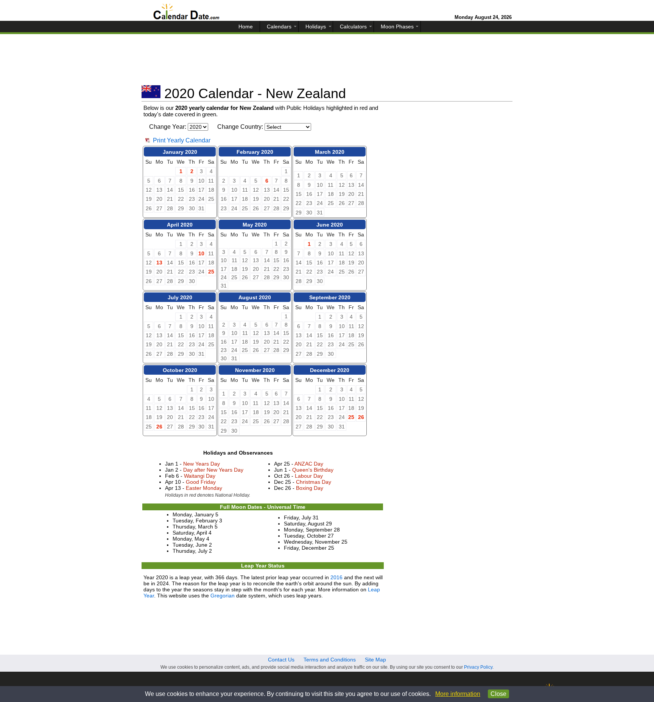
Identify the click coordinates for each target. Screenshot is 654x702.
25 (211, 272)
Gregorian (222, 596)
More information (457, 694)
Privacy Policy (478, 667)
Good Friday (201, 482)
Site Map (375, 660)
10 (201, 253)
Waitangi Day (199, 476)
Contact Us (281, 660)
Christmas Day (313, 482)
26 (159, 427)
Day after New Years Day (213, 470)
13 (159, 263)
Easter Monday (204, 488)
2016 (336, 577)
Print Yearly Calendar (181, 140)
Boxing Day (309, 488)
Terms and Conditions (330, 660)
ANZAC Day (308, 464)
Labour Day (309, 476)
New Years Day (201, 464)
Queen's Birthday (312, 470)
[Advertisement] (327, 62)
